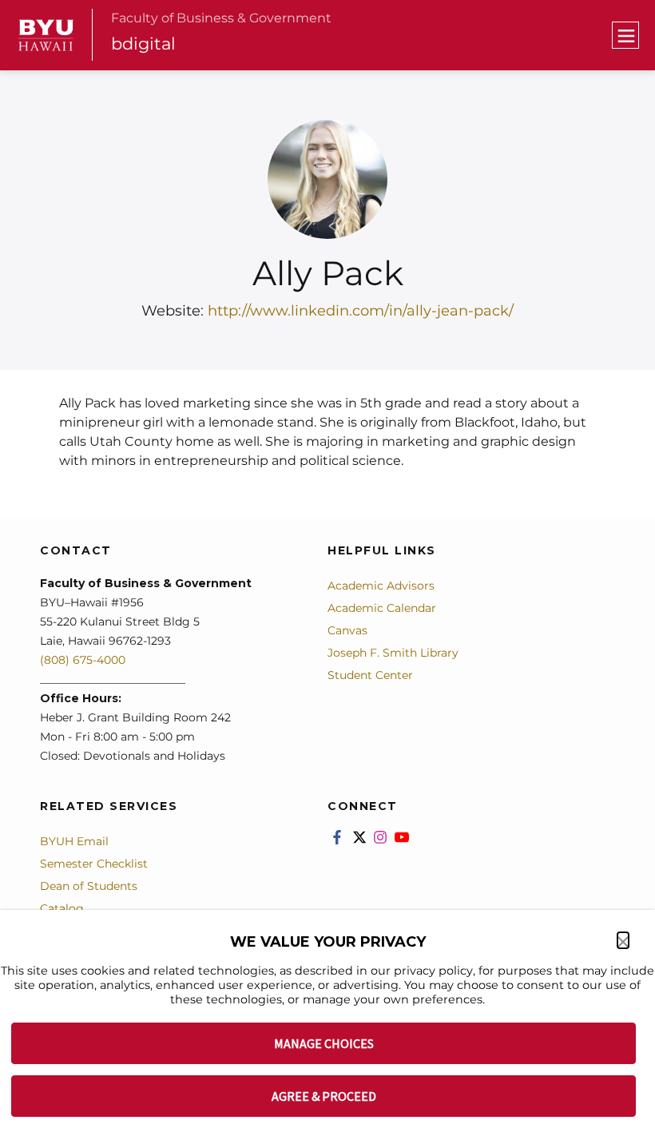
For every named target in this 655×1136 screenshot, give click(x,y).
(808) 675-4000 (82, 660)
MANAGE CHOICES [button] (324, 1043)
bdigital (143, 44)
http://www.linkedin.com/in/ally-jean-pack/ (361, 311)
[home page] (46, 35)
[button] (623, 940)
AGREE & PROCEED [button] (324, 1096)
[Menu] (625, 35)
